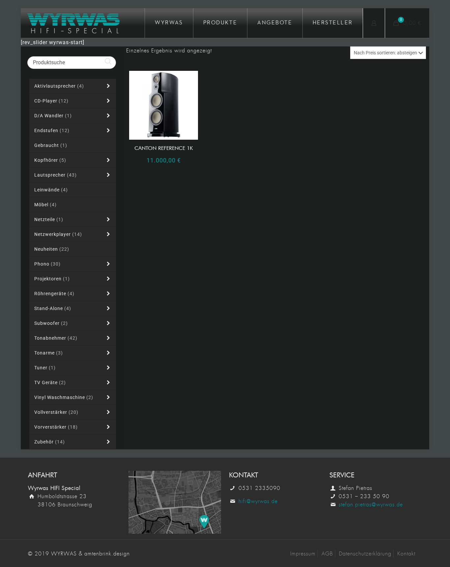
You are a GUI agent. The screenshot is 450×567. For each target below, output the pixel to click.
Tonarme (48, 352)
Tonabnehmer (55, 338)
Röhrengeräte (54, 293)
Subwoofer (51, 323)
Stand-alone (52, 308)
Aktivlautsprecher (59, 86)
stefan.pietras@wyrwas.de (371, 504)
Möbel (45, 204)
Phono (47, 264)
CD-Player (51, 100)
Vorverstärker (56, 427)
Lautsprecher (55, 175)
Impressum (303, 553)
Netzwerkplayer (58, 234)
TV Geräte (50, 382)
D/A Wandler (53, 115)
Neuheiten (51, 249)
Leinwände (51, 189)
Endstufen (52, 130)
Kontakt (406, 553)
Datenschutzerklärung (365, 553)
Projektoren (52, 278)
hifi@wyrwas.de (258, 501)
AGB (327, 553)
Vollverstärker (56, 412)
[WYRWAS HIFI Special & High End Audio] (73, 23)
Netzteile (48, 219)
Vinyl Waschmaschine (63, 397)
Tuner (45, 367)
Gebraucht (50, 145)
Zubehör (49, 441)
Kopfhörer (50, 160)
